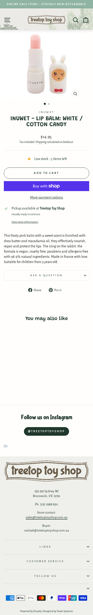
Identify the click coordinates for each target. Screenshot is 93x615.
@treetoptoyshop (46, 431)
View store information (25, 222)
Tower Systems (65, 611)
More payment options (46, 197)
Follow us (45, 576)
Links (45, 546)
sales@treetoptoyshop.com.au (46, 517)
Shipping (40, 142)
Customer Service (45, 561)
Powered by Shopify (30, 611)
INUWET (46, 112)
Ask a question (46, 275)
